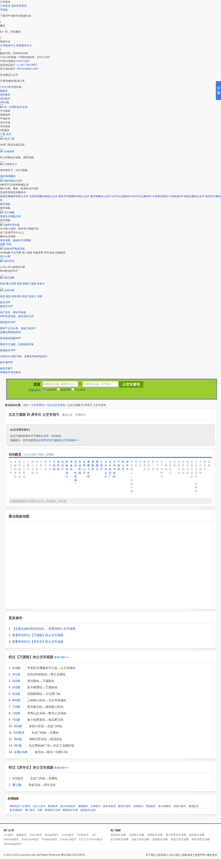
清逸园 (71, 465)
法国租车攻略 (136, 834)
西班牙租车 (109, 806)
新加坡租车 (16, 810)
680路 (16, 700)
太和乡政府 (114, 469)
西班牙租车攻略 (201, 839)
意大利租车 (164, 806)
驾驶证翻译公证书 (194, 196)
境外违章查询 (19, 5)
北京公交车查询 (56, 405)
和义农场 (32, 467)
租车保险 (5, 204)
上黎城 (166, 465)
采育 (174, 463)
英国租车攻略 (160, 839)
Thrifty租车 (83, 834)
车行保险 (9, 212)
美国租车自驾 (52, 810)
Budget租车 (52, 834)
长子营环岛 (161, 469)
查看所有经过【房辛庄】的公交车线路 (37, 641)
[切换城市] (34, 390)
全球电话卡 (10, 164)
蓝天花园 (187, 467)
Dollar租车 (68, 834)
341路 (16, 674)
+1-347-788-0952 (26, 64)
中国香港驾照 (160, 196)
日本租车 (95, 806)
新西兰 (26, 283)
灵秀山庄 (84, 467)
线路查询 (65, 389)
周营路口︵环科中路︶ (131, 478)
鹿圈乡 (97, 465)
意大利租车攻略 (119, 839)
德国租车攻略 (197, 834)
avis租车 (9, 834)
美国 (2, 283)
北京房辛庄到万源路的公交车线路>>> (57, 440)
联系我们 (163, 854)
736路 (16, 713)
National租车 (11, 839)
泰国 (19, 283)
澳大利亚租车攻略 (176, 834)
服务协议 (212, 854)
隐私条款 (187, 854)
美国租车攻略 (118, 834)
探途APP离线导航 (14, 248)
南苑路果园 (19, 469)
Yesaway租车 (49, 839)
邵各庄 (205, 465)
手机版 (4, 9)
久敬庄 (28, 465)
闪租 (40, 810)
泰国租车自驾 (88, 810)
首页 (25, 405)
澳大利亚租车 (68, 806)
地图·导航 (5, 244)
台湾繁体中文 (8, 45)
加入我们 (175, 854)
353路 (16, 687)
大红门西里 (24, 469)
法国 (39, 296)
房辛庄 (127, 465)
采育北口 (170, 467)
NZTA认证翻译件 (121, 196)
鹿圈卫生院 (88, 469)
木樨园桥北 (15, 469)
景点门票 (9, 138)
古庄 (140, 463)
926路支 (19, 732)
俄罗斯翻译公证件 (100, 196)
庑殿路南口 (67, 469)
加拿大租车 (179, 806)
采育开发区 (192, 469)
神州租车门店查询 (20, 806)
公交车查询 (37, 405)
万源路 (54, 465)
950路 (18, 739)
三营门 (41, 465)
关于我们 (150, 854)
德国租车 (83, 806)
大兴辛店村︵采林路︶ (196, 478)
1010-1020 (22, 61)
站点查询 (79, 389)
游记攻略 (9, 277)
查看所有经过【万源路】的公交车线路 (37, 635)
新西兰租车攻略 (180, 839)
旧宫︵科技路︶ (75, 472)
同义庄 (123, 465)
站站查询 (50, 389)
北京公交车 (39, 806)
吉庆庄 (62, 465)
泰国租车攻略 (155, 834)
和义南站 (37, 467)
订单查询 (5, 5)
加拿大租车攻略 (140, 839)
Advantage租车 (13, 843)
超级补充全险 (12, 224)
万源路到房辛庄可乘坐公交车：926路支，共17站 (38, 500)
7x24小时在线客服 (10, 86)
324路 (16, 668)
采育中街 (179, 467)
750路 (16, 719)
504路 (16, 693)
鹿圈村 (93, 465)
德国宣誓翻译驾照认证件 (14, 196)
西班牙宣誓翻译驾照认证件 (73, 196)
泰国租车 (193, 806)
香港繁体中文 (24, 45)
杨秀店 (144, 465)
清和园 (58, 465)
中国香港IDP (176, 196)
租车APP (5, 302)
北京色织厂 (110, 469)
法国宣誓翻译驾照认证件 (43, 196)
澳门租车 (30, 810)
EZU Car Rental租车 (91, 839)
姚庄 (136, 463)
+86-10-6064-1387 (27, 68)
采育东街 (183, 467)
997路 (18, 745)
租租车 (4, 90)
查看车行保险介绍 (10, 216)
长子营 (157, 465)
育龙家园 (80, 467)
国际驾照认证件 (13, 180)
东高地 (50, 465)
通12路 (17, 785)
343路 (16, 681)
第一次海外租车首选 (15, 107)
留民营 (148, 465)
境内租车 (5, 98)
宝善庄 (101, 465)
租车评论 (9, 261)
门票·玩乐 (5, 134)
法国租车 (138, 806)
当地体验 (9, 151)
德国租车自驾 (70, 810)
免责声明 (200, 854)
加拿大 (41, 283)
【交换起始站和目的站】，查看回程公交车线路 (44, 628)
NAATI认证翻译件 (141, 196)
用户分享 (5, 256)
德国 (33, 283)
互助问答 (9, 290)
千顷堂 (118, 465)
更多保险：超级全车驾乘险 (15, 240)
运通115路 (21, 752)
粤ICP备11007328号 (73, 854)
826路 (18, 726)
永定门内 (11, 467)
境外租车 (5, 94)
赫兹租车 (21, 834)
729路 (16, 706)
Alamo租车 (36, 834)
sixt (94, 834)
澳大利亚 (11, 283)
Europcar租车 (68, 839)
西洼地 (45, 465)
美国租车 (53, 806)
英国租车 (151, 806)
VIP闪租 (4, 102)
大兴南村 (200, 467)
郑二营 (153, 465)
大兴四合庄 (105, 469)
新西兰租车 (124, 806)
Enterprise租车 (30, 839)
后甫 (209, 463)
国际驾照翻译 (8, 176)
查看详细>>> (61, 657)
